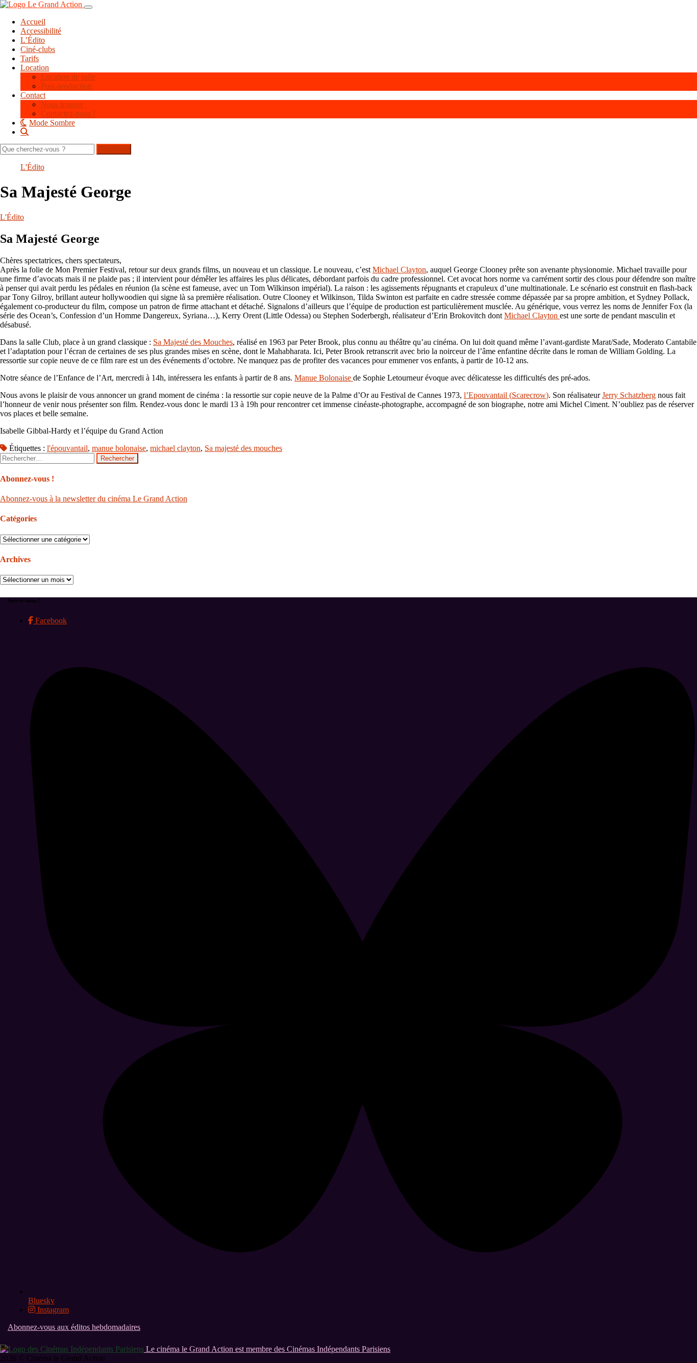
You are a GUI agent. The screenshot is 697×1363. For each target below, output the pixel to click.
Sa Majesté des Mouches (193, 342)
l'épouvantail (67, 448)
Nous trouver (62, 104)
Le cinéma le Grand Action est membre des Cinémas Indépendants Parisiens (267, 1349)
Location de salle (68, 76)
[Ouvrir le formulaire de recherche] (358, 132)
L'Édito (32, 167)
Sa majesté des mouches (243, 448)
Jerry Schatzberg (629, 395)
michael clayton (175, 448)
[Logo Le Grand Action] (42, 4)
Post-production (66, 86)
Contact (32, 95)
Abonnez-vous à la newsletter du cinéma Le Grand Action (93, 498)
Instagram (52, 1309)
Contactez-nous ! (68, 113)
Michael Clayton (399, 269)
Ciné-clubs (37, 49)
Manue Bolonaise (323, 377)
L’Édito (32, 40)
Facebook (50, 620)
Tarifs (29, 58)
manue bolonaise (119, 448)
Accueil (32, 21)
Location (34, 67)
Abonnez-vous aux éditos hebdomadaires (74, 1327)
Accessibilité (40, 31)
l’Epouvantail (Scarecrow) (506, 395)
